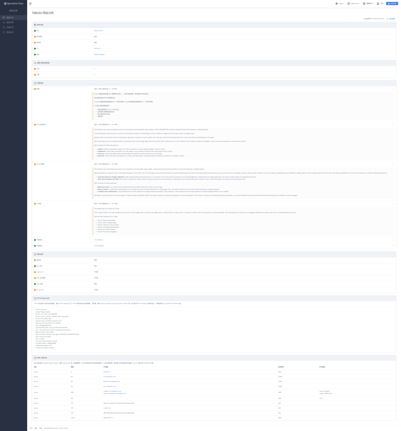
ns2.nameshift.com (109, 386)
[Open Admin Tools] (13, 3)
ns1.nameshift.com (109, 376)
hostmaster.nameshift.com (117, 393)
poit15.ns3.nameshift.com (111, 381)
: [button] (38, 89)
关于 (31, 428)
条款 (40, 428)
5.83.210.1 (106, 372)
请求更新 (392, 19)
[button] (244, 89)
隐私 (36, 428)
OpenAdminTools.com (51, 428)
